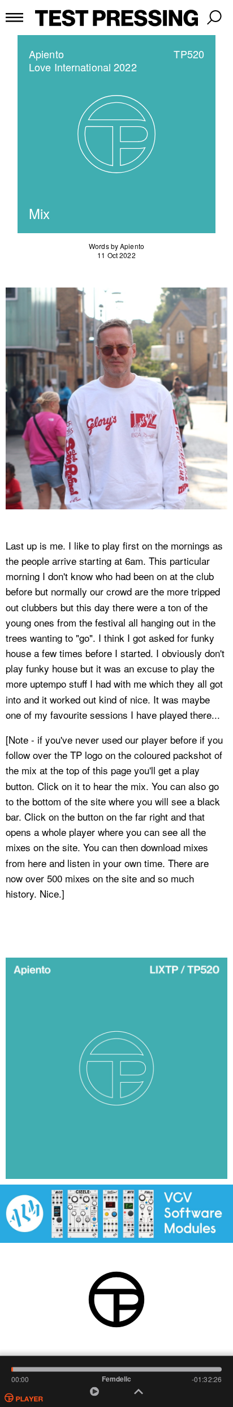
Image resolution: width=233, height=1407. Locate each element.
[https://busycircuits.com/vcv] (116, 1214)
